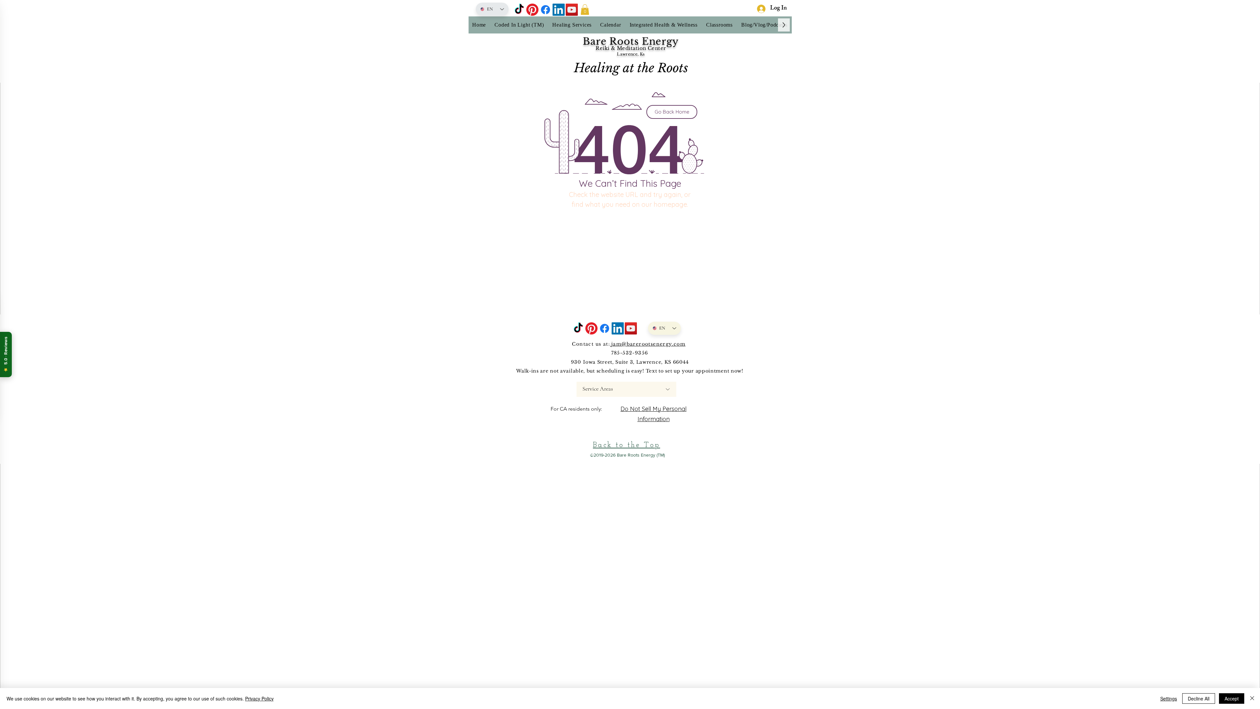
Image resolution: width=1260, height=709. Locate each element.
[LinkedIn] (559, 10)
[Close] (1252, 698)
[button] (584, 9)
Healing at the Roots (631, 67)
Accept (1232, 698)
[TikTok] (519, 10)
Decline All (1198, 698)
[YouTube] (572, 10)
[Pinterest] (532, 10)
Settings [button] (1168, 698)
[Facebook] (545, 10)
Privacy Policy (259, 698)
